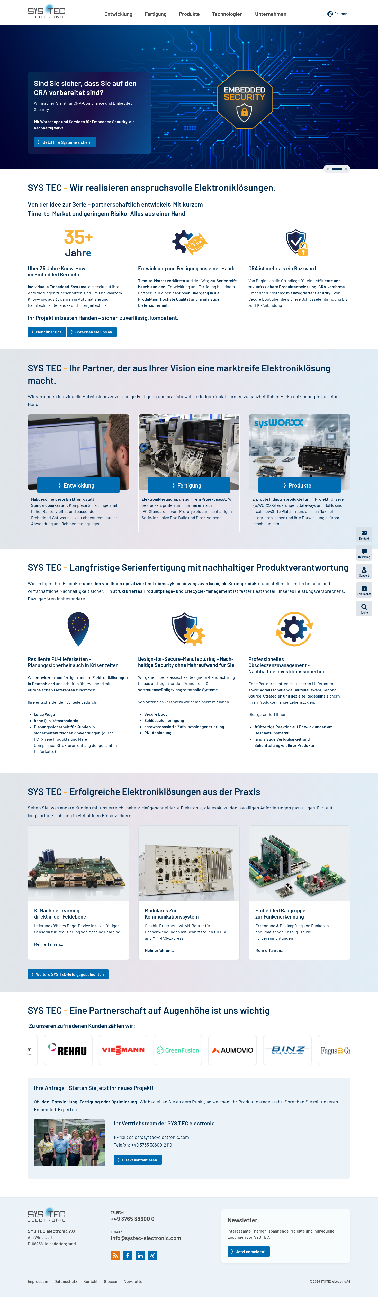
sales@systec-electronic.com (159, 1157)
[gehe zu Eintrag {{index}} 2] (333, 189)
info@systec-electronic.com (146, 1258)
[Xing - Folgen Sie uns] (152, 1275)
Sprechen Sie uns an (93, 351)
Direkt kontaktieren (139, 1179)
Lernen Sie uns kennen (63, 162)
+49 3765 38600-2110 (151, 1165)
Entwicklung (79, 505)
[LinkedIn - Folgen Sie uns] (140, 1275)
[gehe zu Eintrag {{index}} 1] (328, 189)
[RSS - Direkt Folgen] (115, 1275)
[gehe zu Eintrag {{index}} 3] (342, 189)
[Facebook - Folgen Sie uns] (127, 1275)
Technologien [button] (227, 14)
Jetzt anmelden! (250, 1271)
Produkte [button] (189, 14)
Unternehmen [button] (270, 14)
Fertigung (189, 505)
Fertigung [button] (156, 14)
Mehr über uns (49, 351)
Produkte (300, 505)
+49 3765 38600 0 (133, 1238)
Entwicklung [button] (118, 14)
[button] (364, 608)
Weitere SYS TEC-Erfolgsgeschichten (70, 994)
